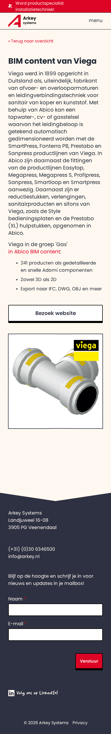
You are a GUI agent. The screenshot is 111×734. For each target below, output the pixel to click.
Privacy (80, 723)
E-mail (17, 623)
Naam (17, 599)
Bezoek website (55, 313)
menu (96, 20)
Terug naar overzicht (30, 41)
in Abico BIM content (34, 251)
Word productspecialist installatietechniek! (39, 6)
